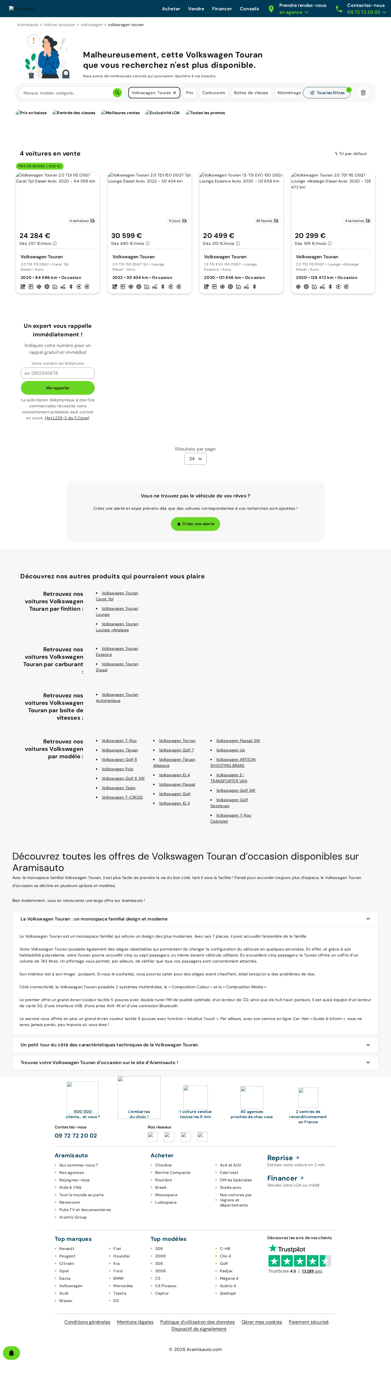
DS (116, 1300)
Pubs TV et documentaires (85, 1209)
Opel (64, 1270)
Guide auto (231, 1187)
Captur (162, 1293)
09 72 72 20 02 (76, 1135)
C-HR (225, 1248)
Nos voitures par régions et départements (236, 1200)
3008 (160, 1270)
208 (159, 1248)
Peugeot (67, 1256)
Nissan (65, 1300)
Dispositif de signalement (198, 1329)
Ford (118, 1270)
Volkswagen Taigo (118, 787)
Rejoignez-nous (74, 1179)
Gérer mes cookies (262, 1322)
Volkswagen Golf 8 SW (123, 778)
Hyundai (121, 1256)
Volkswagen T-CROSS (122, 797)
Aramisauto (28, 24)
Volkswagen (71, 1285)
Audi (63, 1293)
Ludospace (166, 1202)
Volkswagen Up (230, 750)
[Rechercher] (117, 92)
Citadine (163, 1165)
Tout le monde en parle (81, 1194)
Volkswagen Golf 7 (176, 750)
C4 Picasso (166, 1285)
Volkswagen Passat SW (238, 740)
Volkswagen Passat (177, 784)
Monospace (166, 1194)
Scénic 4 (228, 1285)
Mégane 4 (229, 1278)
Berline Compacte (173, 1172)
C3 (158, 1278)
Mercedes (123, 1285)
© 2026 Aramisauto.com (195, 1349)
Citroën (66, 1263)
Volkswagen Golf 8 (119, 759)
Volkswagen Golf (175, 793)
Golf (224, 1263)
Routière (163, 1179)
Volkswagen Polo (117, 768)
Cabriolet (229, 1172)
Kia (116, 1263)
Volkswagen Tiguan (120, 750)
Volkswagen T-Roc (119, 740)
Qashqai (228, 1293)
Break (161, 1187)
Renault (66, 1248)
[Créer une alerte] (11, 1353)
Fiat (117, 1248)
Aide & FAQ (70, 1187)
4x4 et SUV (231, 1165)
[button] (174, 92)
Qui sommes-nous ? (78, 1165)
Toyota (119, 1293)
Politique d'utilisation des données (197, 1322)
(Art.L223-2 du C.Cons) (67, 417)
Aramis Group (73, 1217)
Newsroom (69, 1202)
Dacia (64, 1278)
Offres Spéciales (236, 1179)
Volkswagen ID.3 (174, 803)
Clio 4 (225, 1256)
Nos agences (71, 1172)
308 (159, 1263)
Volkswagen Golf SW (236, 790)
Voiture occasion (60, 24)
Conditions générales (87, 1322)
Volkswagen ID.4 (174, 774)
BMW (118, 1278)
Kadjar (226, 1270)
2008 (160, 1256)
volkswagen (92, 24)
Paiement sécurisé (309, 1322)
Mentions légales (135, 1322)
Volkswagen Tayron (177, 740)
